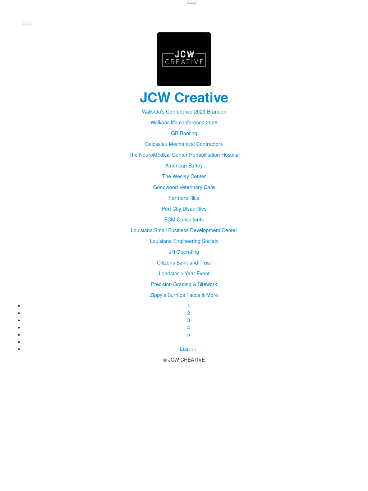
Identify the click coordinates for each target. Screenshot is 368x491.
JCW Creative (184, 97)
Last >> (188, 348)
